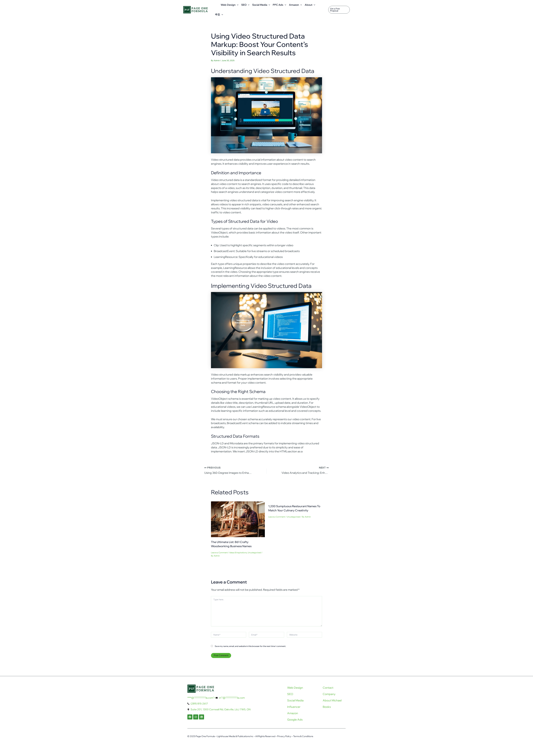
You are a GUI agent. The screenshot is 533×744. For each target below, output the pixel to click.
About (308, 4)
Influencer (293, 706)
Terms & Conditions (303, 736)
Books (327, 706)
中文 (217, 14)
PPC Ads (278, 4)
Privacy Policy (284, 736)
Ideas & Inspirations (238, 552)
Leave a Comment (219, 552)
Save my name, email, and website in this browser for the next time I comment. (250, 646)
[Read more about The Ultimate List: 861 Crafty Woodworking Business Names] (238, 519)
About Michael (332, 700)
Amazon (294, 4)
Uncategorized (254, 552)
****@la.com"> (216, 697)
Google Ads (295, 719)
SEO (244, 4)
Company (329, 694)
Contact (328, 687)
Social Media (259, 4)
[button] (237, 5)
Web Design (228, 4)
